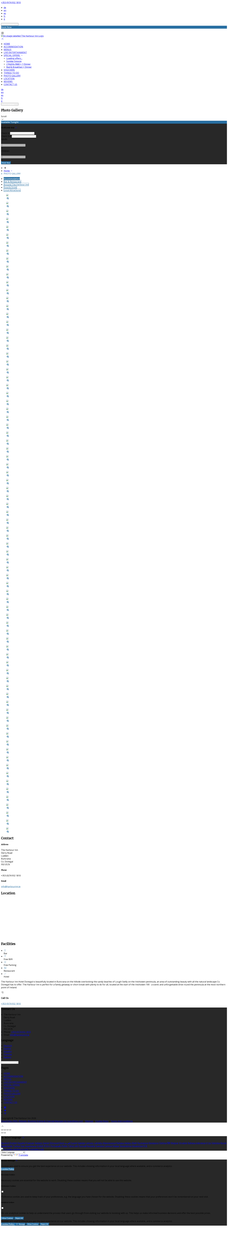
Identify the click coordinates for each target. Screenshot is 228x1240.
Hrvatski (183, 1143)
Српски (108, 1146)
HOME (7, 43)
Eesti (61, 1143)
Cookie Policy (101, 1121)
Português (56, 1146)
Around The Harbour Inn (16, 184)
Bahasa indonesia (196, 1143)
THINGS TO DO (11, 72)
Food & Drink (10, 187)
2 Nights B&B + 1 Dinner (18, 64)
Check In (5, 133)
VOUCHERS (9, 69)
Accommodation (12, 178)
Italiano (7, 1057)
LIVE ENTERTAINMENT (15, 52)
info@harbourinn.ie (10, 886)
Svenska (100, 1146)
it (4, 19)
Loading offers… (14, 58)
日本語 (40, 1146)
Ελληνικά (54, 1143)
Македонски (109, 1143)
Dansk (46, 1143)
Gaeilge (81, 1143)
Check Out (6, 136)
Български (142, 1143)
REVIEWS (8, 81)
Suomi (74, 1143)
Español (8, 1051)
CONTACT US (10, 84)
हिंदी (168, 1143)
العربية (67, 1143)
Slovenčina (137, 1146)
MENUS (7, 49)
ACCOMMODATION (13, 46)
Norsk (223, 1143)
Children (5, 150)
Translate (23, 1155)
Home (7, 170)
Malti (134, 1143)
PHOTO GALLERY (12, 75)
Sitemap (89, 1121)
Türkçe (16, 1146)
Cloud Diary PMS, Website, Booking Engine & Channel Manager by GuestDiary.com (42, 1121)
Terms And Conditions (122, 1121)
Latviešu (98, 1143)
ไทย (22, 1146)
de (5, 7)
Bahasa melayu (123, 1143)
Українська (30, 1146)
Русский (83, 1146)
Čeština (163, 1143)
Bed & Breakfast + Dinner (19, 67)
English (7, 1048)
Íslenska (216, 1143)
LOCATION (9, 78)
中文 (145, 1146)
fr (4, 16)
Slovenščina (125, 1146)
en (5, 10)
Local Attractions (12, 190)
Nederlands (7, 1146)
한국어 (47, 1146)
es (5, 13)
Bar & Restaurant (12, 181)
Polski (65, 1146)
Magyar (175, 1143)
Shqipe (115, 1146)
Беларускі (154, 1143)
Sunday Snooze (14, 61)
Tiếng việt (73, 1146)
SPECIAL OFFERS (12, 55)
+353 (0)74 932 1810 (11, 2)
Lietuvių (90, 1143)
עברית (208, 1143)
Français (8, 1054)
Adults (4, 139)
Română (91, 1146)
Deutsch (8, 1045)
